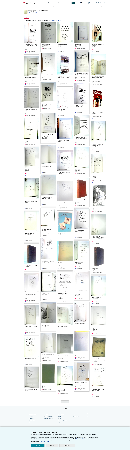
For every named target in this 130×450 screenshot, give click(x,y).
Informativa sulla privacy (62, 420)
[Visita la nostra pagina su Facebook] (87, 414)
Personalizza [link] (67, 445)
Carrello (30, 422)
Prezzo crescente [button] (42, 17)
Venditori (89, 6)
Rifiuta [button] (52, 445)
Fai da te (73, 414)
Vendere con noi (102, 6)
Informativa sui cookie (62, 424)
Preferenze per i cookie (62, 422)
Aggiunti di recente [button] (34, 17)
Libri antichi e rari (56, 6)
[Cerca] (73, 3)
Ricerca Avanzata (27, 6)
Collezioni (42, 6)
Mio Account (91, 2)
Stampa (59, 416)
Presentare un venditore (48, 418)
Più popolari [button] (26, 17)
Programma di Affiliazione (48, 416)
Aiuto (104, 2)
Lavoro (59, 418)
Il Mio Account (31, 418)
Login (86, 2)
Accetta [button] (38, 445)
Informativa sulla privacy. (44, 441)
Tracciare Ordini (32, 420)
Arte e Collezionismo (73, 6)
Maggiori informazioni (56, 20)
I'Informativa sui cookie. (61, 440)
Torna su (65, 408)
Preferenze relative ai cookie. (82, 438)
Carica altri (65, 402)
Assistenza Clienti (75, 416)
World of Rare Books (33, 12)
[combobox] (56, 3)
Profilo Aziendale (61, 414)
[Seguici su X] (87, 417)
